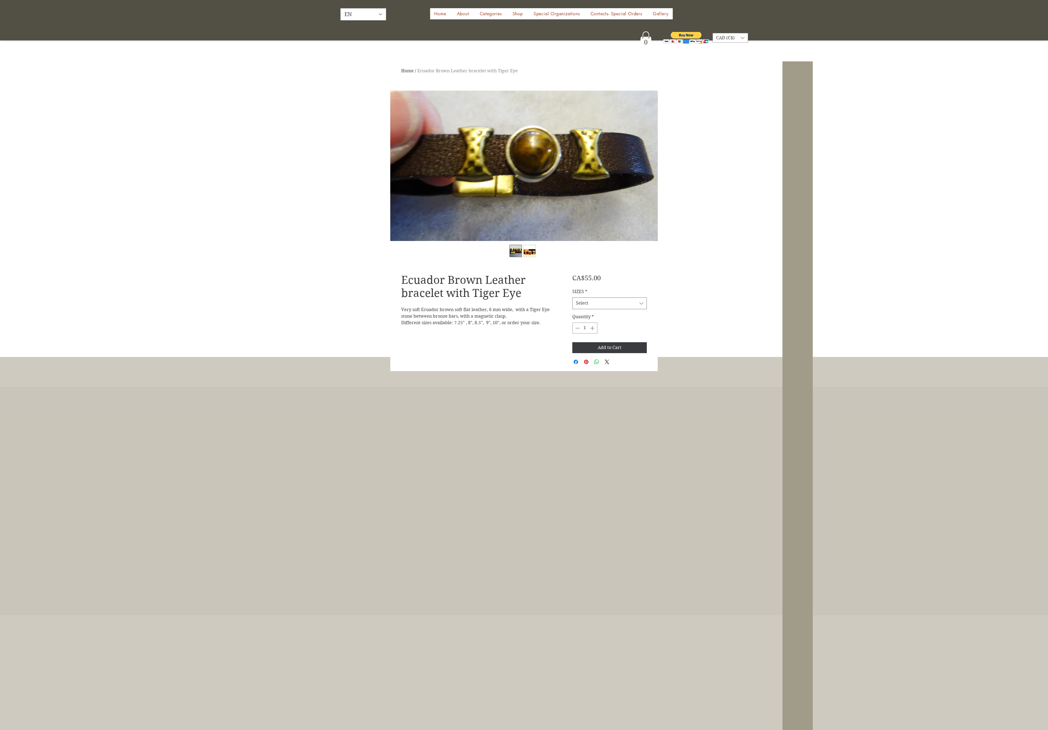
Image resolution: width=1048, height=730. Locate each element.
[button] (517, 13)
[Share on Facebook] (576, 362)
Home (407, 70)
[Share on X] (607, 362)
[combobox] (609, 303)
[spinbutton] (585, 328)
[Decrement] (577, 328)
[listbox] (730, 38)
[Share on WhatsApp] (596, 362)
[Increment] (593, 328)
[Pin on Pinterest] (586, 362)
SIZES (579, 291)
